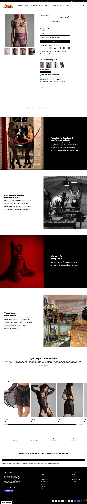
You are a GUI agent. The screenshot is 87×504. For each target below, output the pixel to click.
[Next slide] (34, 51)
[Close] (83, 1)
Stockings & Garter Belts (22, 11)
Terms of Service (44, 479)
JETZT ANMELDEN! (43, 460)
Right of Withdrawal (45, 477)
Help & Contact (44, 484)
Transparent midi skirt (35, 418)
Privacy (42, 476)
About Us (43, 486)
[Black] (5, 421)
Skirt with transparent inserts (62, 418)
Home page (5, 11)
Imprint (42, 474)
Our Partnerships (44, 481)
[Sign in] (79, 5)
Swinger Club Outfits (76, 479)
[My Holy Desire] (8, 5)
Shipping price (59, 17)
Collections (12, 11)
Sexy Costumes (75, 477)
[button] (83, 5)
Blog (42, 488)
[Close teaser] (12, 500)
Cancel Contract (44, 489)
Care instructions (44, 483)
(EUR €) (74, 1)
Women (31, 11)
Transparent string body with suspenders (11, 418)
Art (72, 483)
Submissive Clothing (76, 476)
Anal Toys (74, 481)
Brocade (73, 474)
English (79, 1)
